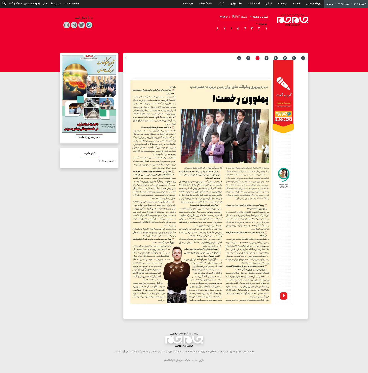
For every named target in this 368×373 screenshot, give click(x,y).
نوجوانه (282, 4)
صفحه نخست (71, 4)
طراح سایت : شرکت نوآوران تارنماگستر (184, 360)
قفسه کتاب (254, 4)
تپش (269, 4)
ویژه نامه (188, 4)
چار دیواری (236, 4)
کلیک (220, 4)
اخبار (45, 4)
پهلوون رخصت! (106, 161)
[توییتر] (81, 25)
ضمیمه (296, 4)
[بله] (89, 25)
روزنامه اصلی (313, 4)
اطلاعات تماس (32, 4)
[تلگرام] (74, 25)
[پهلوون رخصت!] (202, 178)
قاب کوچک (205, 4)
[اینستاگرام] (66, 25)
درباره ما (56, 4)
